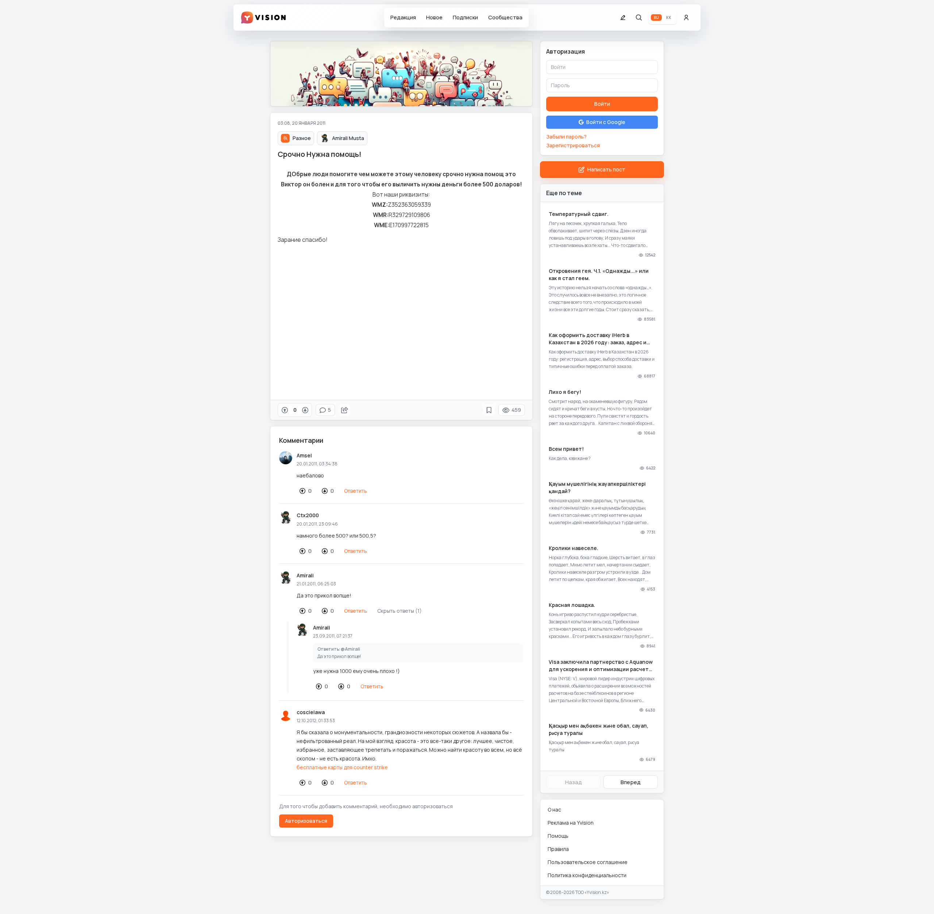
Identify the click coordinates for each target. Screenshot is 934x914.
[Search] (638, 17)
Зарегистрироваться (573, 145)
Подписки (465, 17)
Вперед (631, 782)
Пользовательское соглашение (588, 862)
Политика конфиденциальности (587, 875)
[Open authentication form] (686, 17)
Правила (558, 848)
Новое (434, 17)
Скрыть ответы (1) (399, 610)
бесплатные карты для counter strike (342, 767)
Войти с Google (605, 122)
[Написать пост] (622, 17)
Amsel (304, 455)
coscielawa (311, 712)
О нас (554, 809)
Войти (602, 103)
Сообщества (505, 17)
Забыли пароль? (566, 136)
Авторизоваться (306, 820)
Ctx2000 (308, 515)
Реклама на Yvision (571, 822)
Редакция (403, 17)
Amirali (305, 575)
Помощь (558, 835)
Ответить (355, 490)
